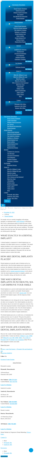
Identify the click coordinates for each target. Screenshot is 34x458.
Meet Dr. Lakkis (20, 79)
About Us (18, 71)
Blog (20, 96)
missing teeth (22, 293)
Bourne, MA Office (20, 108)
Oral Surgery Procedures (18, 5)
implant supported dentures (18, 271)
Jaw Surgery (20, 14)
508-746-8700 (13, 381)
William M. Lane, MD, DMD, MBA (12, 337)
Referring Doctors (20, 67)
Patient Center (20, 88)
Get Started (28, 20)
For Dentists (19, 63)
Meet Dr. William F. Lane (20, 75)
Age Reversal (20, 51)
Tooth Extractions (20, 10)
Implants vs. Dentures (20, 32)
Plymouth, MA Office (20, 104)
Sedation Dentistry (20, 57)
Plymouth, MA (8, 442)
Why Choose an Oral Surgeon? (20, 82)
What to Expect (20, 40)
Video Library (20, 94)
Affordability (20, 86)
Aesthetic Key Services (20, 49)
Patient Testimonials (20, 90)
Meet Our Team (20, 84)
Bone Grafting (20, 36)
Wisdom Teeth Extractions (20, 12)
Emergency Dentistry (20, 59)
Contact (19, 100)
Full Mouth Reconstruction (20, 16)
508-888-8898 (13, 403)
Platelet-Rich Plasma (20, 42)
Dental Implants (20, 18)
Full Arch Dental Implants (20, 28)
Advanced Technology (20, 53)
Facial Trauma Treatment (20, 8)
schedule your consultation (17, 339)
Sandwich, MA (8, 444)
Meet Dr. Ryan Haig (20, 81)
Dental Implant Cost (20, 34)
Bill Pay (19, 112)
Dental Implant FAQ (20, 38)
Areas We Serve (17, 362)
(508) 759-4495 (12, 424)
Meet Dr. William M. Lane (20, 77)
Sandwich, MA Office (20, 106)
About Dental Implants (20, 26)
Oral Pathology (20, 55)
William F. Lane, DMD (26, 336)
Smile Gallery (20, 92)
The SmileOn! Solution (20, 30)
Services (19, 45)
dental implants (20, 221)
